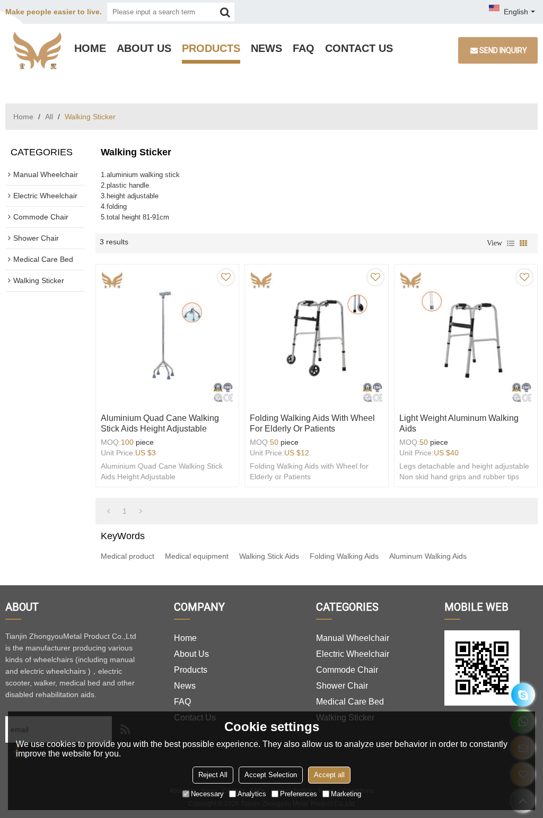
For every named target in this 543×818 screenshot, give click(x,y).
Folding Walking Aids (344, 556)
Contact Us (359, 48)
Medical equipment (197, 556)
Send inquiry (503, 50)
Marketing (346, 794)
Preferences (298, 794)
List (510, 243)
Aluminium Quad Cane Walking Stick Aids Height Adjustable (160, 423)
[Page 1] (108, 511)
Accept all (329, 775)
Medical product (127, 556)
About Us (144, 48)
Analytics (252, 794)
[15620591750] (523, 695)
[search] (225, 12)
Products (211, 48)
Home (90, 48)
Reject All (212, 775)
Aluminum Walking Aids (428, 556)
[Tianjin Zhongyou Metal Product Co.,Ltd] (37, 50)
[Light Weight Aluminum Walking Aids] (465, 335)
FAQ (303, 48)
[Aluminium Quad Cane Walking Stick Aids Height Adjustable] (167, 335)
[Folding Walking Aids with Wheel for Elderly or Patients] (316, 335)
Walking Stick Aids (269, 556)
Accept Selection (270, 775)
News (266, 48)
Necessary (207, 794)
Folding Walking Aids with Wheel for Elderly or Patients (312, 423)
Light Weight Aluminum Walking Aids (459, 423)
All (49, 116)
